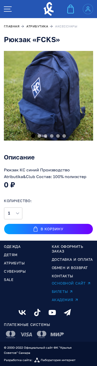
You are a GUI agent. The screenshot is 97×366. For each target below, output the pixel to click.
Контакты (62, 276)
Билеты (60, 291)
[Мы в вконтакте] (22, 312)
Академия (62, 300)
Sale (8, 279)
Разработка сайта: (40, 360)
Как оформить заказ (67, 248)
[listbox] (13, 213)
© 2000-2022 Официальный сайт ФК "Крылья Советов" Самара (38, 350)
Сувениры (15, 271)
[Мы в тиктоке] (37, 312)
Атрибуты (14, 263)
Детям (11, 255)
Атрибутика (37, 26)
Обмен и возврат (70, 267)
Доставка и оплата (72, 259)
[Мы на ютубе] (52, 312)
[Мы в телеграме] (67, 312)
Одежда (12, 246)
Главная (11, 26)
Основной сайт (69, 283)
